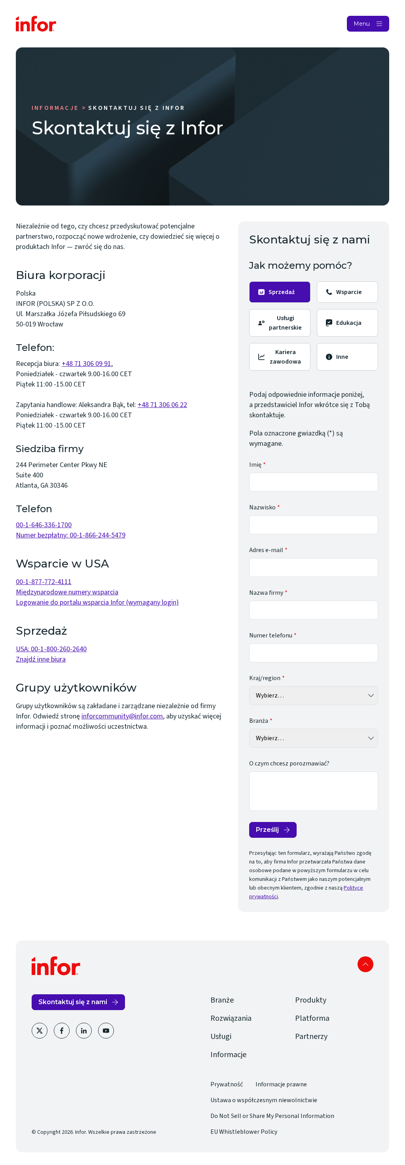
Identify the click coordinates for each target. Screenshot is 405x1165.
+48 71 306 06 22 (162, 405)
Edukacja (348, 323)
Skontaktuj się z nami (72, 1002)
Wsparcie (349, 292)
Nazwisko (262, 507)
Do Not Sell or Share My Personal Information (272, 1116)
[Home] (36, 24)
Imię (255, 464)
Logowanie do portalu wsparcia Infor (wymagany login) (97, 602)
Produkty (310, 1000)
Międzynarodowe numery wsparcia (67, 592)
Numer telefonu (270, 635)
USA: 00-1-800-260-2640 (51, 649)
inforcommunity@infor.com (122, 716)
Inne (342, 357)
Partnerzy (311, 1036)
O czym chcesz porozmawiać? (289, 763)
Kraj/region (264, 678)
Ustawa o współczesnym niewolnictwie (263, 1100)
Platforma (312, 1018)
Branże (222, 1000)
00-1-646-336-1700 (44, 525)
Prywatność (226, 1084)
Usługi (220, 1036)
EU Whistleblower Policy (243, 1131)
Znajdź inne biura (41, 659)
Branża (258, 720)
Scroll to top (365, 964)
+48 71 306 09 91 (86, 364)
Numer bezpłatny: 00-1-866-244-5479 (70, 535)
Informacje (55, 108)
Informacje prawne (281, 1084)
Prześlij (267, 829)
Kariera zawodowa (285, 357)
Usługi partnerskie (285, 323)
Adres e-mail (266, 550)
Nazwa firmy (266, 592)
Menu (362, 23)
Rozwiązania (231, 1018)
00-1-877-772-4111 (44, 582)
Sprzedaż (282, 292)
